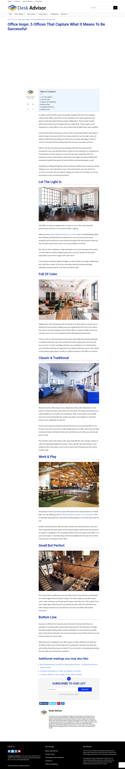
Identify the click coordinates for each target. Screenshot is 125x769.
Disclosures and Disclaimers (54, 757)
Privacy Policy (38, 1)
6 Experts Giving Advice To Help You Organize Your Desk (60, 671)
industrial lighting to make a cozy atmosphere (77, 515)
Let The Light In (46, 97)
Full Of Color (45, 99)
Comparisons (54, 14)
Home (10, 14)
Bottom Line (45, 109)
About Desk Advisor (51, 751)
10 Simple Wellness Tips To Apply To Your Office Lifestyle (61, 674)
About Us (10, 1)
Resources (64, 14)
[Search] (115, 7)
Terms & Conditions (28, 1)
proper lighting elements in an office (63, 234)
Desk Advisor (30, 97)
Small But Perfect (47, 107)
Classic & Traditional (48, 102)
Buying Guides (43, 14)
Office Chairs (31, 14)
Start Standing (18, 14)
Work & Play (45, 104)
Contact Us (17, 1)
